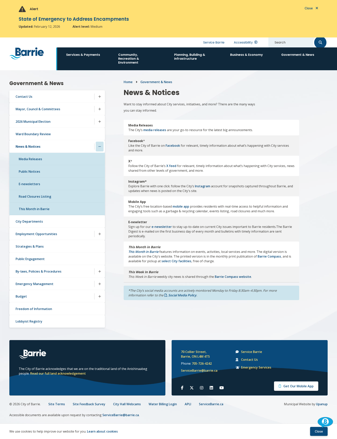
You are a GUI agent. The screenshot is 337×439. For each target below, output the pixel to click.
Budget (21, 296)
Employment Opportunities (36, 234)
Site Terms (56, 404)
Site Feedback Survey (89, 404)
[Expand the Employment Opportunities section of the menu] (100, 234)
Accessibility (243, 42)
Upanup (322, 404)
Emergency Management (34, 284)
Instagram (202, 186)
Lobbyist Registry (29, 321)
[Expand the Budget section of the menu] (100, 296)
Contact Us (24, 96)
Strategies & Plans (30, 246)
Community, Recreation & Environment (128, 58)
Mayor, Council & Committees (38, 109)
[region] (211, 210)
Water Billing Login (163, 404)
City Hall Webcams (127, 404)
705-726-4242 (202, 363)
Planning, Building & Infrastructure (189, 56)
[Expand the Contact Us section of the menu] (100, 96)
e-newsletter (162, 227)
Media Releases (30, 159)
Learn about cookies (102, 431)
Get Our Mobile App (298, 386)
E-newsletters (29, 184)
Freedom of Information (34, 309)
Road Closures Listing (35, 196)
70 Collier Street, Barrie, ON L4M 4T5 (195, 354)
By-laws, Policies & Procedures (38, 271)
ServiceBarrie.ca (211, 404)
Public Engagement (30, 259)
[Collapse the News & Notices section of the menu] (100, 146)
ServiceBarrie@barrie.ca (196, 370)
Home (128, 82)
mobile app (181, 206)
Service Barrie (213, 42)
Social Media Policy (182, 295)
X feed (171, 166)
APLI (188, 404)
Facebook (173, 145)
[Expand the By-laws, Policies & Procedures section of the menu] (100, 271)
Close (319, 431)
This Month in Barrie (34, 209)
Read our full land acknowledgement (58, 373)
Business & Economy (246, 54)
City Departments (29, 221)
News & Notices (28, 146)
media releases (154, 130)
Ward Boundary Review (33, 134)
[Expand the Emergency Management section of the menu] (100, 284)
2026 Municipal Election (33, 121)
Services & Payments (83, 54)
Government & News (297, 54)
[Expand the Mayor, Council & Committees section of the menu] (100, 109)
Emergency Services (256, 367)
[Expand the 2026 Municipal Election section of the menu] (100, 121)
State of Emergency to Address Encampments (74, 19)
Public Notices (29, 171)
